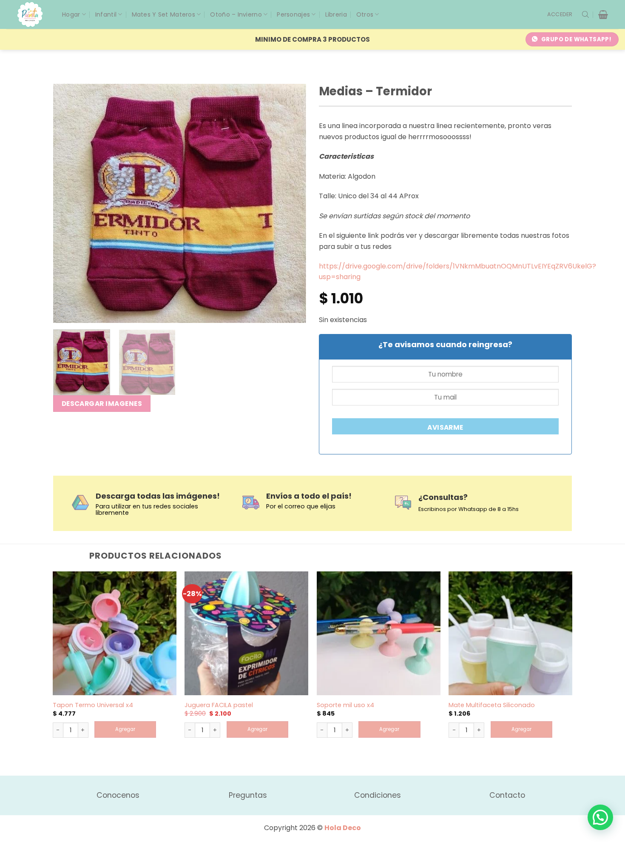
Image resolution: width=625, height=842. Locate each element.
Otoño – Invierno (235, 14)
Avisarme (445, 427)
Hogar (71, 14)
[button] (560, 14)
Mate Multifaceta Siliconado (492, 705)
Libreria (336, 14)
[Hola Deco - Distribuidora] (33, 14)
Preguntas (248, 795)
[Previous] (69, 203)
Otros (364, 14)
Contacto (507, 795)
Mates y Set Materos (163, 14)
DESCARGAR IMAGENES (102, 403)
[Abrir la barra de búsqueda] (585, 14)
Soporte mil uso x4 (345, 705)
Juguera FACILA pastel (219, 705)
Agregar (125, 729)
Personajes (293, 14)
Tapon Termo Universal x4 (93, 705)
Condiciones (377, 795)
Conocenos (118, 795)
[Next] (290, 203)
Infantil (105, 14)
